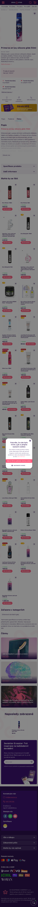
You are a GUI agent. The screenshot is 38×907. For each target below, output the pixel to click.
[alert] (19, 453)
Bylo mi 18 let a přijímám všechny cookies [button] (19, 461)
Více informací (21, 456)
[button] (19, 465)
